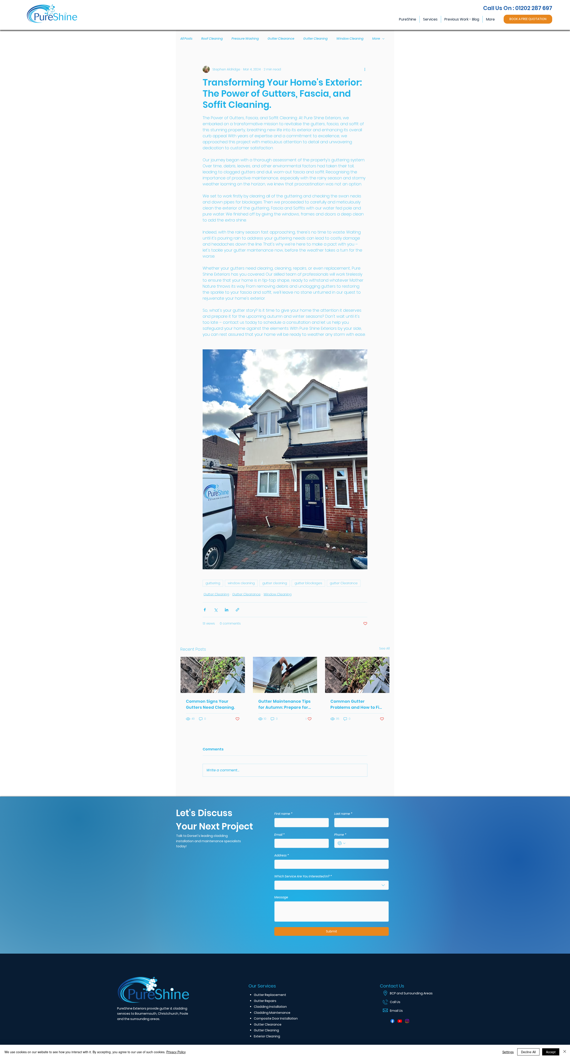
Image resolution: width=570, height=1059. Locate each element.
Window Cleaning (349, 39)
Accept (551, 1052)
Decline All (528, 1052)
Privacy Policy (176, 1052)
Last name (343, 814)
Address (281, 855)
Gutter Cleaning (315, 39)
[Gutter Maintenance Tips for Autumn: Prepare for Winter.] (285, 675)
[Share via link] (237, 610)
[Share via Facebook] (205, 610)
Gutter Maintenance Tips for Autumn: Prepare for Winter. (284, 704)
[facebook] (392, 1021)
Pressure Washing (245, 39)
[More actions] (364, 69)
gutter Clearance (344, 583)
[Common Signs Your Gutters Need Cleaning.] (213, 675)
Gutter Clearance (281, 39)
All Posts (186, 39)
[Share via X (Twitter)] (216, 610)
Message (281, 897)
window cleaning (241, 583)
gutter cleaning (274, 583)
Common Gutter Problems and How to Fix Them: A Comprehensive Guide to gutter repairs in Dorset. (356, 704)
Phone (340, 835)
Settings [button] (508, 1052)
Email (279, 835)
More (376, 39)
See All (384, 648)
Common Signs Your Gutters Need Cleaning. (210, 704)
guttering (213, 583)
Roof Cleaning (212, 39)
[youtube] (399, 1021)
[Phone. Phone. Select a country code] (341, 843)
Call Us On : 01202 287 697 (517, 8)
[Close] (564, 1051)
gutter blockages (308, 583)
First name (283, 814)
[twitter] (407, 1021)
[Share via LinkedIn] (226, 610)
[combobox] (331, 885)
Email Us (396, 1010)
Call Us (395, 1002)
